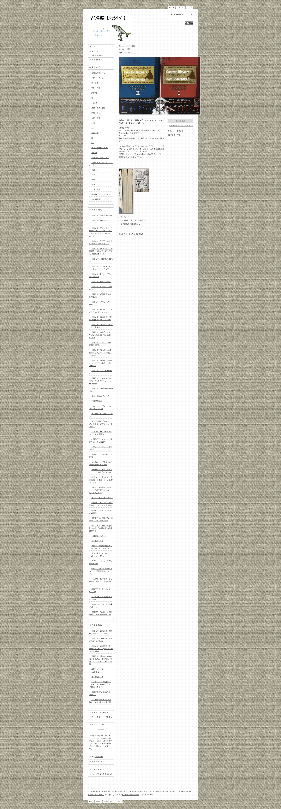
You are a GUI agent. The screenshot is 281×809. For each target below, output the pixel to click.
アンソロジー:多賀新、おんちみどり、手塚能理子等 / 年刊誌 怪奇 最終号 (100, 684)
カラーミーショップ (96, 795)
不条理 (94, 103)
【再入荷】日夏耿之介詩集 (102, 215)
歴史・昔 (94, 133)
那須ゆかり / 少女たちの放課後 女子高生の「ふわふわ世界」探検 (101, 480)
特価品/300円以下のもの (100, 194)
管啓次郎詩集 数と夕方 (100, 396)
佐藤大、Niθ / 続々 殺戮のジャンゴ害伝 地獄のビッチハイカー (101, 571)
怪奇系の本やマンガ (99, 73)
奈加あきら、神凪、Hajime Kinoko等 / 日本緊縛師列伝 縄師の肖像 (100, 528)
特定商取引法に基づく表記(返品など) (181, 125)
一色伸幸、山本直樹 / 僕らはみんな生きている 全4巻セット (100, 581)
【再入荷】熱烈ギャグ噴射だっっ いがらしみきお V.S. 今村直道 (101, 363)
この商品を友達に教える (130, 224)
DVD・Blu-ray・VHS (99, 148)
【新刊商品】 (96, 199)
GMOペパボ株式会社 (130, 795)
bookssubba (99, 757)
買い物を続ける (127, 217)
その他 (94, 153)
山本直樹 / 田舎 (97, 541)
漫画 (93, 179)
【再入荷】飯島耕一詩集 (101, 282)
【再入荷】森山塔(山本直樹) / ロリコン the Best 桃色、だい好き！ (100, 352)
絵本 (93, 174)
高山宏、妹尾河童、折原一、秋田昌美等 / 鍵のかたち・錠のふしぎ (100, 490)
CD (92, 143)
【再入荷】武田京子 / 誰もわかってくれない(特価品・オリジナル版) (101, 648)
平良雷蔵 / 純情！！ (99, 536)
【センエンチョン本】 (100, 158)
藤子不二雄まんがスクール (102, 498)
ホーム (121, 46)
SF (92, 128)
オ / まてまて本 (97, 677)
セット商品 (95, 189)
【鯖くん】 (95, 170)
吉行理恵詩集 (96, 401)
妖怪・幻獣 (95, 113)
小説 (93, 184)
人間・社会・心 (97, 78)
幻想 (93, 123)
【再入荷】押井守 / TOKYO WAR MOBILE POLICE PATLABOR (100, 335)
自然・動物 (95, 118)
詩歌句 (94, 93)
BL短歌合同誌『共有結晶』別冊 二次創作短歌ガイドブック (101, 424)
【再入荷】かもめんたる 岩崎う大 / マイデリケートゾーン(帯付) (100, 381)
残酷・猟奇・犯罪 (98, 108)
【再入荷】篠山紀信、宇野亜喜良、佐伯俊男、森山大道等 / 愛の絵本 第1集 (101, 251)
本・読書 (94, 83)
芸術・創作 (95, 88)
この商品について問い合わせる (133, 220)
